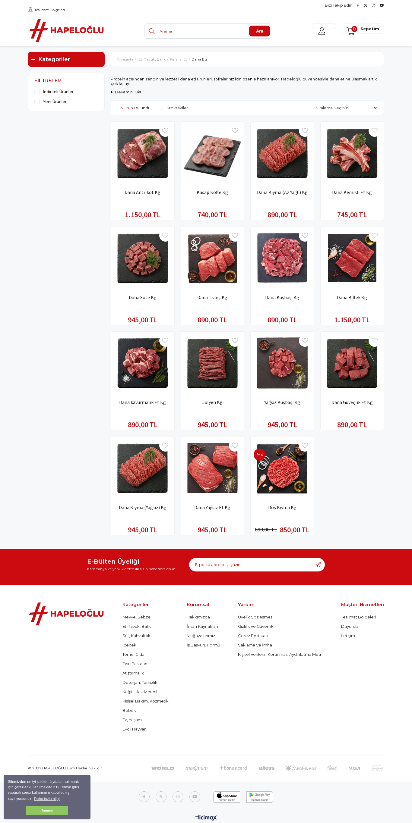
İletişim (348, 635)
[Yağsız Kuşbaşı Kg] (282, 363)
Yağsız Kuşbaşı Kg (282, 402)
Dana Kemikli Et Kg (352, 192)
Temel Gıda (133, 654)
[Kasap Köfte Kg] (212, 153)
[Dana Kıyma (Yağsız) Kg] (142, 468)
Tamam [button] (47, 810)
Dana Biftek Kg (352, 297)
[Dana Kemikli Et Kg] (352, 153)
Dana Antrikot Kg (142, 192)
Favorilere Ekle (165, 131)
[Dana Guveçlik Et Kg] (352, 363)
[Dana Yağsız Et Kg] (212, 468)
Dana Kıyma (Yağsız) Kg (142, 507)
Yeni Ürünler (55, 101)
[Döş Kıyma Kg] (282, 468)
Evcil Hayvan (134, 729)
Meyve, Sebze (136, 617)
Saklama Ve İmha (255, 645)
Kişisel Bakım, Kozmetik (145, 701)
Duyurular (350, 626)
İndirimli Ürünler (58, 91)
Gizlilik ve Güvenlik (256, 626)
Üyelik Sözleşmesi (255, 617)
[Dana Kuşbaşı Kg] (282, 258)
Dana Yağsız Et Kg (212, 507)
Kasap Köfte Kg (212, 192)
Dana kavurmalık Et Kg (142, 402)
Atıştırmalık (133, 673)
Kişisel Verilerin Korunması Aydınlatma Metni (280, 654)
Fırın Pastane (134, 663)
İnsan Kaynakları (202, 626)
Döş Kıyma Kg (282, 507)
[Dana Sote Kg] (142, 258)
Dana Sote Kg (143, 297)
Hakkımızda (198, 617)
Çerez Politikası (253, 635)
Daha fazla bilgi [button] (47, 799)
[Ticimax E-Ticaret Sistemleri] (206, 818)
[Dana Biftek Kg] (352, 258)
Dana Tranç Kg (212, 297)
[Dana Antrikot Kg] (142, 153)
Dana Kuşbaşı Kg (282, 297)
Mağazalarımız (201, 635)
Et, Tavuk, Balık (136, 626)
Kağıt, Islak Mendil (139, 691)
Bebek (129, 710)
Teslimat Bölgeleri (49, 10)
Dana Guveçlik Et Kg (352, 402)
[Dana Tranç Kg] (212, 258)
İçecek (129, 645)
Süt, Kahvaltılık (136, 635)
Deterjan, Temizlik (139, 682)
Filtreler (47, 80)
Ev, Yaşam (132, 719)
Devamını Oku (128, 92)
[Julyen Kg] (212, 363)
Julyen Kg (212, 402)
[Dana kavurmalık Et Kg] (142, 363)
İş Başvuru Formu (203, 645)
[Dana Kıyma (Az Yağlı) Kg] (282, 153)
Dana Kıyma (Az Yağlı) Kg (282, 192)
